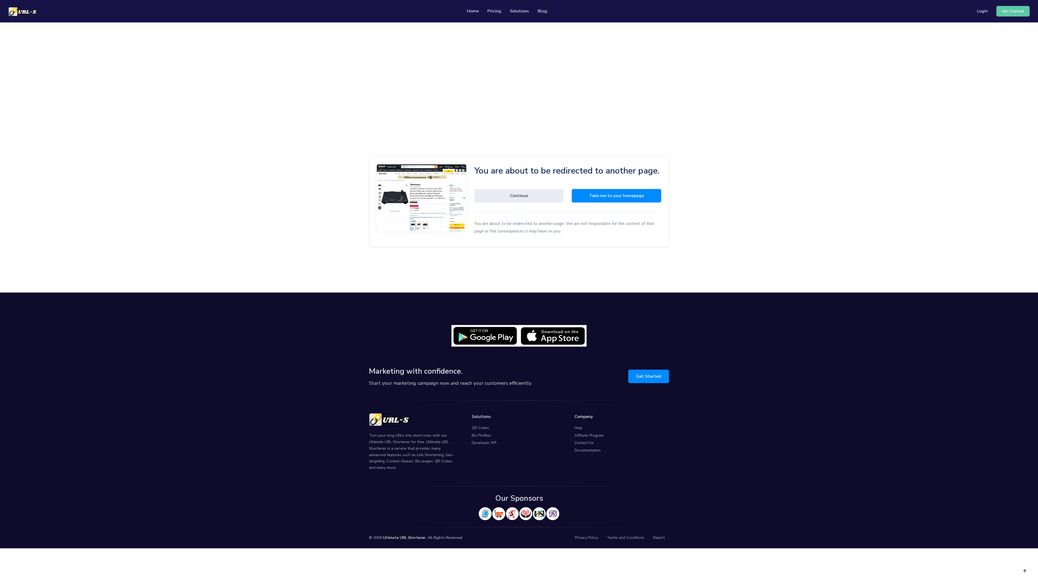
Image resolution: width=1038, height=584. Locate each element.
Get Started (648, 376)
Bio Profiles (481, 435)
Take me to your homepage (616, 196)
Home (473, 11)
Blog (542, 11)
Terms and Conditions (625, 537)
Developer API (484, 442)
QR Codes (480, 427)
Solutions (519, 11)
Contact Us (584, 442)
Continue (519, 196)
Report (659, 537)
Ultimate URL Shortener (404, 537)
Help (578, 427)
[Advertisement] (519, 73)
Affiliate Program (589, 435)
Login (982, 11)
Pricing (494, 11)
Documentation (587, 450)
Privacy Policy (586, 537)
